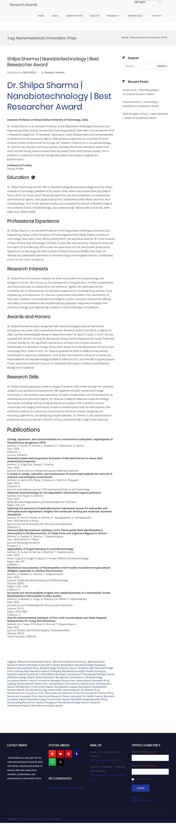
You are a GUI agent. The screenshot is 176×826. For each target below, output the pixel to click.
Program (112, 15)
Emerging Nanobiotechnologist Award (72, 671)
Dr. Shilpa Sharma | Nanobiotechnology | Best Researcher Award (59, 96)
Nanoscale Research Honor (54, 696)
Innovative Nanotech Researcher (56, 680)
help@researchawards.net (105, 760)
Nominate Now (74, 15)
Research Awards (23, 4)
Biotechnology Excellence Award (58, 668)
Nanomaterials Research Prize (62, 693)
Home (41, 15)
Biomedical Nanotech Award (43, 664)
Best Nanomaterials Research (70, 661)
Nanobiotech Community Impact (34, 686)
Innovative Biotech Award (21, 680)
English (142, 2)
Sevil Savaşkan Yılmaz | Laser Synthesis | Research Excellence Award (145, 115)
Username (144, 752)
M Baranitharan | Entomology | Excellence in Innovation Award (141, 104)
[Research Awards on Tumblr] (76, 754)
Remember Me (143, 779)
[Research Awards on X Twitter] (60, 762)
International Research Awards (67, 787)
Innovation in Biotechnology (86, 677)
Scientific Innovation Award (47, 705)
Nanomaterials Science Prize (97, 693)
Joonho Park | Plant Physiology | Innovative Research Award (141, 92)
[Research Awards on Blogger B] (52, 754)
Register (95, 15)
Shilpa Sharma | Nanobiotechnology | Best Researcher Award (53, 62)
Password (144, 765)
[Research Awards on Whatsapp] (52, 762)
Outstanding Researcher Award (25, 702)
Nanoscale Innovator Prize (22, 696)
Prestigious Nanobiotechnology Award (67, 702)
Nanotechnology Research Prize (89, 699)
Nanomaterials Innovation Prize (25, 693)
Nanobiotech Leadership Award (72, 686)
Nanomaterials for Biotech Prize (81, 689)
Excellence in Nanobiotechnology (87, 674)
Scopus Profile (15, 168)
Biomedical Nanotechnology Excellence (83, 664)
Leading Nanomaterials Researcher (27, 683)
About (55, 15)
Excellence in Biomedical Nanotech (46, 674)
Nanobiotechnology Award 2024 (43, 689)
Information (135, 15)
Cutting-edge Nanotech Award (31, 671)
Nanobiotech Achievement (64, 683)
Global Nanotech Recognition (52, 677)
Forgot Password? (142, 800)
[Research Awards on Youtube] (60, 754)
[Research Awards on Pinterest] (68, 754)
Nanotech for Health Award (86, 696)
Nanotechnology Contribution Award (49, 699)
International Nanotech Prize (92, 680)
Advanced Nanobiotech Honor (34, 661)
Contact (157, 15)
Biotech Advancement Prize (23, 668)
